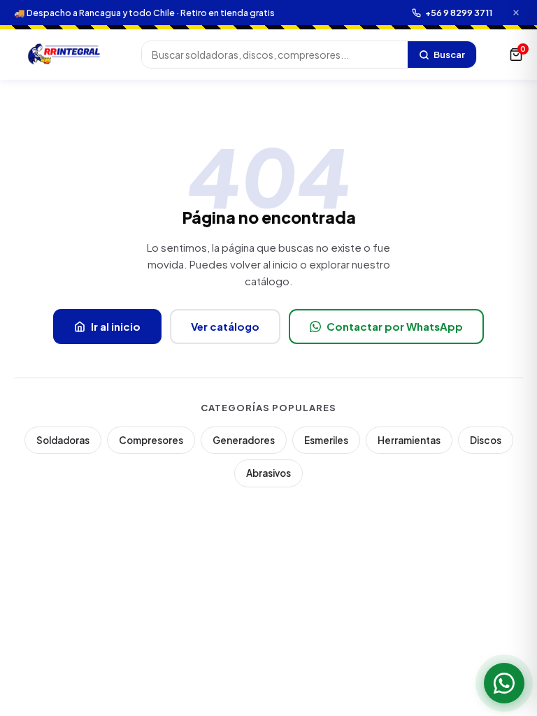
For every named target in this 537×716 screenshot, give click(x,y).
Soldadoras (63, 440)
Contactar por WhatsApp (395, 326)
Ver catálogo (225, 326)
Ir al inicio (116, 326)
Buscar (449, 54)
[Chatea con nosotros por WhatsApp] (504, 683)
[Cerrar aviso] (516, 13)
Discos (485, 440)
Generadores (244, 440)
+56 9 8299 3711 (458, 12)
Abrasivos (268, 473)
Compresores (151, 440)
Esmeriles (326, 440)
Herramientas (409, 440)
